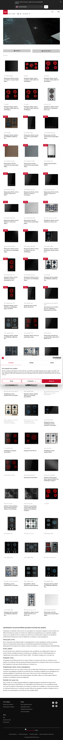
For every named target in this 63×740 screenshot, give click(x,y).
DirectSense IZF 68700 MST (51, 304)
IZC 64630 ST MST (29, 161)
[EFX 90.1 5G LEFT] (31, 351)
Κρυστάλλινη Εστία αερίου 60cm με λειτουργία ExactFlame (51, 393)
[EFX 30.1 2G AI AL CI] (31, 600)
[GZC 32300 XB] (11, 523)
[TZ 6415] (11, 94)
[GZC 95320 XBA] (11, 600)
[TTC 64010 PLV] (11, 438)
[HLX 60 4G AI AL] (31, 523)
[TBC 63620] (31, 438)
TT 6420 (46, 503)
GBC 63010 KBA (48, 533)
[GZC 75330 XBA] (31, 547)
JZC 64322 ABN (48, 246)
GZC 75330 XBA (28, 557)
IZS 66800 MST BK (29, 189)
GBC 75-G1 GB (8, 503)
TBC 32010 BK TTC (9, 275)
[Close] (60, 1)
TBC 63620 (27, 448)
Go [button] (46, 7)
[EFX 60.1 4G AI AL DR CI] (11, 571)
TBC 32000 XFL (28, 303)
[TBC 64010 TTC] (31, 323)
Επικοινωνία (6, 722)
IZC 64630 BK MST (49, 132)
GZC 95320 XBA (8, 610)
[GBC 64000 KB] (31, 571)
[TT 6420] (51, 494)
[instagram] (56, 706)
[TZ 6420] (51, 66)
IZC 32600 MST (28, 132)
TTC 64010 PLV (8, 448)
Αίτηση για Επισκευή (8, 704)
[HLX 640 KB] (51, 438)
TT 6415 (26, 104)
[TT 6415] (31, 94)
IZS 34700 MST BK (9, 189)
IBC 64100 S (47, 333)
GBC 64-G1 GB (28, 503)
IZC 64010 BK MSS (29, 275)
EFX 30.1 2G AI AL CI (30, 610)
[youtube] (56, 702)
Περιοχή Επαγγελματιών (26, 709)
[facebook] (53, 702)
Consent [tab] (10, 362)
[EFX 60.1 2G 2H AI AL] (51, 547)
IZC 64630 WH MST (49, 610)
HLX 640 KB (47, 448)
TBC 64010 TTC (28, 333)
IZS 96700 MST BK (9, 218)
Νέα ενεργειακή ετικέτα (26, 704)
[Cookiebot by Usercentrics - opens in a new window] (54, 358)
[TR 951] (31, 66)
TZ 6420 (46, 76)
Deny (11, 381)
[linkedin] (53, 706)
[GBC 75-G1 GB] (11, 494)
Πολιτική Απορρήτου (23, 734)
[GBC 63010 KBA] (51, 523)
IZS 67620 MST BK (49, 189)
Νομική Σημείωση (13, 734)
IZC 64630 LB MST (9, 161)
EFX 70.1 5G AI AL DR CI (11, 391)
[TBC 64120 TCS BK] (11, 465)
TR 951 (26, 76)
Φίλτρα (18, 51)
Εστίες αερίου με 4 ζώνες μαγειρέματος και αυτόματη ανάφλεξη (11, 421)
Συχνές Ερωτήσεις (25, 711)
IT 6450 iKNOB (8, 76)
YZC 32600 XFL (48, 161)
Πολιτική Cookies (34, 734)
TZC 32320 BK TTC (9, 303)
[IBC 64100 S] (51, 323)
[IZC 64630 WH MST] (51, 600)
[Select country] (55, 11)
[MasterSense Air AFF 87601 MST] (51, 351)
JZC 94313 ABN (48, 420)
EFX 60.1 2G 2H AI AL (50, 557)
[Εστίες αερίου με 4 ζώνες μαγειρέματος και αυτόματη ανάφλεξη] (11, 410)
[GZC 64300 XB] (11, 547)
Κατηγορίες (47, 51)
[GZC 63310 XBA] (51, 571)
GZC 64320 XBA (8, 333)
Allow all (51, 381)
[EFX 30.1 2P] (51, 94)
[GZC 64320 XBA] (11, 323)
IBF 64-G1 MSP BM (49, 475)
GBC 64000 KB (28, 581)
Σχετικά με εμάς (7, 719)
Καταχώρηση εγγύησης (8, 706)
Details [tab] (32, 362)
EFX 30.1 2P (47, 104)
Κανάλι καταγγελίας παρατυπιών (46, 734)
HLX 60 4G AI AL (29, 533)
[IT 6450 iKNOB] (11, 66)
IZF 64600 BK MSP (29, 246)
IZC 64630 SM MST (29, 218)
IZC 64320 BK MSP (9, 246)
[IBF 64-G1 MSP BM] (51, 465)
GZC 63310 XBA (48, 581)
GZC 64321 (47, 275)
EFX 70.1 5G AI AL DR (50, 218)
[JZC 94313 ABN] (51, 410)
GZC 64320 (7, 132)
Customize (30, 381)
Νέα (4, 717)
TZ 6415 (6, 104)
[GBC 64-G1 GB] (31, 494)
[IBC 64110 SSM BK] (31, 465)
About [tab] (52, 362)
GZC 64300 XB (8, 557)
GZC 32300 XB (8, 533)
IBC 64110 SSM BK (29, 475)
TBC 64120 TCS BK (9, 475)
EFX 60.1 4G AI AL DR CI (11, 581)
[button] (29, 7)
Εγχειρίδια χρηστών (25, 706)
